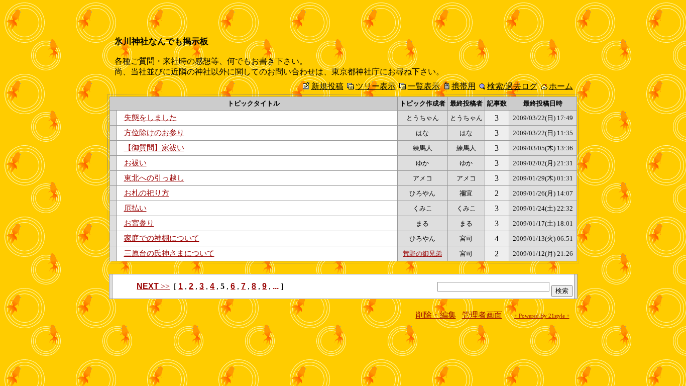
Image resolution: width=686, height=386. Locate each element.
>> (153, 286)
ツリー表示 (376, 86)
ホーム (561, 86)
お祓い (135, 163)
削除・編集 (436, 315)
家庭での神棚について (161, 238)
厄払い (135, 208)
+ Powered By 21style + (541, 316)
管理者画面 (482, 315)
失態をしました (150, 118)
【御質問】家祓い (154, 148)
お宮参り (139, 223)
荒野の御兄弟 (422, 253)
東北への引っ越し (154, 178)
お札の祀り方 (146, 193)
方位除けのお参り (154, 133)
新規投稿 (327, 86)
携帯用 (463, 86)
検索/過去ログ (512, 86)
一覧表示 (424, 86)
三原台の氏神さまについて (169, 253)
